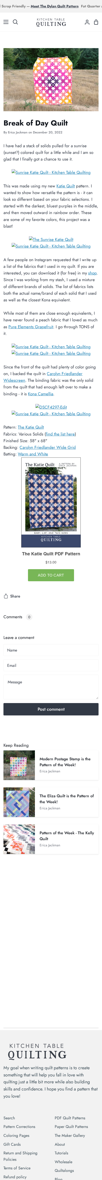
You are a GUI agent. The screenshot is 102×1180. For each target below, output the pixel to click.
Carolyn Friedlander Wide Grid (48, 447)
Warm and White (33, 454)
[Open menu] (4, 22)
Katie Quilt (65, 186)
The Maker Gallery (70, 1135)
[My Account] (85, 22)
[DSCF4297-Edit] (51, 407)
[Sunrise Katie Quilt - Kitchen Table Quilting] (51, 172)
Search (9, 1118)
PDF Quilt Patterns (70, 1118)
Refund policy (14, 1177)
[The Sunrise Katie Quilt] (51, 239)
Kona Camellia (40, 394)
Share (15, 596)
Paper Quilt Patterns (71, 1126)
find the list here (60, 434)
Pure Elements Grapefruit (30, 327)
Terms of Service (16, 1168)
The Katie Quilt (31, 427)
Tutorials (61, 1153)
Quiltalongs (64, 1170)
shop (92, 273)
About (60, 1144)
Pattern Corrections (19, 1126)
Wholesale (63, 1162)
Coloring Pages (16, 1135)
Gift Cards (12, 1144)
